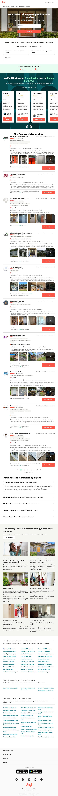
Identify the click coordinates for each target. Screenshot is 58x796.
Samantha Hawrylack (35, 588)
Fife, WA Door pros (8, 669)
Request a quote (8, 118)
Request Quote (48, 168)
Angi (4, 558)
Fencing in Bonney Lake (9, 718)
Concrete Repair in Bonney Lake (29, 713)
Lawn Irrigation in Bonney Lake (46, 727)
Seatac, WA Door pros (43, 659)
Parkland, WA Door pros (27, 654)
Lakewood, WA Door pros (44, 649)
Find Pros (29, 31)
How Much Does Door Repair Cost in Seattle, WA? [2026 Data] (14, 561)
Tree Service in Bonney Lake (10, 720)
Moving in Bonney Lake (27, 715)
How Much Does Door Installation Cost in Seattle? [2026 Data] (41, 561)
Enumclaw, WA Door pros (27, 667)
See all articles (9, 537)
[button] (14, 159)
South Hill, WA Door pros (9, 656)
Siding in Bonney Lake (26, 726)
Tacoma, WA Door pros (9, 667)
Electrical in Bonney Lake (9, 710)
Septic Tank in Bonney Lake (10, 734)
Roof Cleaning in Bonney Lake (28, 707)
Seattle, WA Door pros (44, 651)
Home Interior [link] (6, 6)
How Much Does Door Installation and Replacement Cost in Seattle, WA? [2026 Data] (15, 592)
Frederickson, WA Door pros (10, 672)
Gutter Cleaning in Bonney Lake (29, 729)
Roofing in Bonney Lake (9, 713)
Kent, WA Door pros (26, 656)
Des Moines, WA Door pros (45, 656)
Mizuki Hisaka (7, 620)
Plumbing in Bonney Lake (9, 707)
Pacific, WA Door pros (8, 661)
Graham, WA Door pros (27, 669)
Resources (5, 758)
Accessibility (29, 790)
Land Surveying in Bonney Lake (46, 737)
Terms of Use (25, 788)
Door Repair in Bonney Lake (10, 688)
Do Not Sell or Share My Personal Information (29, 793)
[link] (4, 114)
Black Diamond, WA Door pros (28, 672)
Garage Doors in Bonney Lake (45, 690)
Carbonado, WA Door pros (45, 664)
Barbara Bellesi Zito (35, 558)
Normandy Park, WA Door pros (46, 654)
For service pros (7, 754)
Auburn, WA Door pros (9, 659)
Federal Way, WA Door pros (28, 651)
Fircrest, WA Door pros (44, 669)
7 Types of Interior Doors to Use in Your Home (42, 624)
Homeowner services (8, 750)
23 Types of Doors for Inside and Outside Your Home (42, 592)
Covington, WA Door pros (27, 664)
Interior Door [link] (14, 6)
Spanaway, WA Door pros (27, 661)
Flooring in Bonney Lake (9, 737)
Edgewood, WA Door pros (9, 651)
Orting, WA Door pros (43, 661)
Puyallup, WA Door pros (9, 654)
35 (37, 469)
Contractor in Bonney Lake (45, 730)
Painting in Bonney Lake (44, 720)
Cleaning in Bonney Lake (9, 727)
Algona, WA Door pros (26, 649)
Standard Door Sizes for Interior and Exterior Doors (14, 624)
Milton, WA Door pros (8, 664)
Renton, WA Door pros (44, 672)
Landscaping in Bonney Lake (10, 715)
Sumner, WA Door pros (9, 649)
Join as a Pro (48, 2)
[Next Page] (40, 470)
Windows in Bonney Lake (27, 736)
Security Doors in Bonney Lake (46, 688)
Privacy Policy (33, 788)
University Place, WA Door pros (46, 667)
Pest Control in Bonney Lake (28, 710)
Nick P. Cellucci (34, 620)
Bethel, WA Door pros (26, 659)
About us (5, 762)
